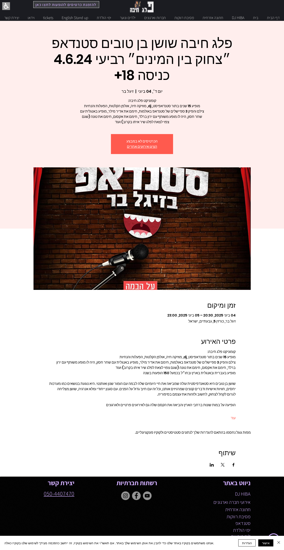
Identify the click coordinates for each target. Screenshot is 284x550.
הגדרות (247, 543)
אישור (266, 543)
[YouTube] (147, 495)
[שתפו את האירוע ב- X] (223, 465)
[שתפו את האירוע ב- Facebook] (233, 465)
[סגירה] (278, 542)
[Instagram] (125, 495)
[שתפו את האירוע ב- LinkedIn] (212, 465)
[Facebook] (136, 495)
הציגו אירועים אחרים (142, 146)
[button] (142, 381)
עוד (233, 418)
